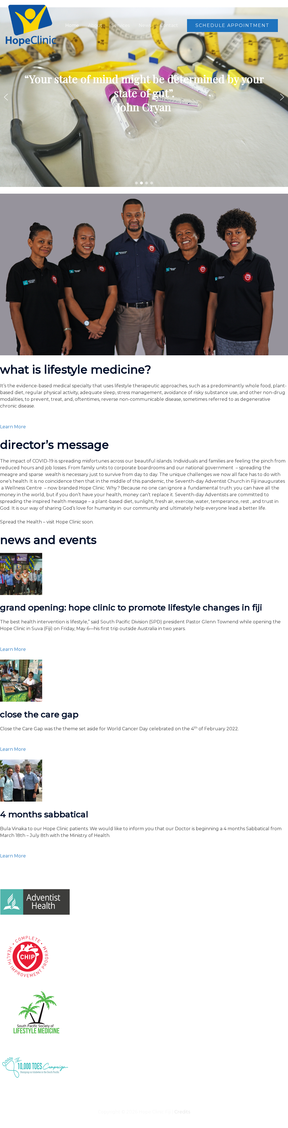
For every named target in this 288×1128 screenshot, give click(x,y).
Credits (182, 1112)
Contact (169, 25)
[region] (144, 97)
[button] (232, 25)
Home (72, 25)
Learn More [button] (13, 426)
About (95, 25)
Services (120, 25)
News (145, 25)
